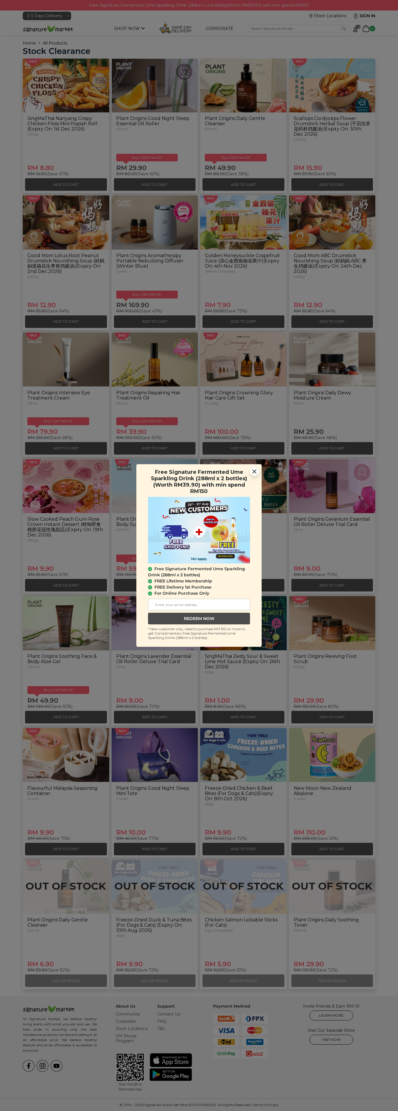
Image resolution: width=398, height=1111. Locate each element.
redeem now (199, 618)
